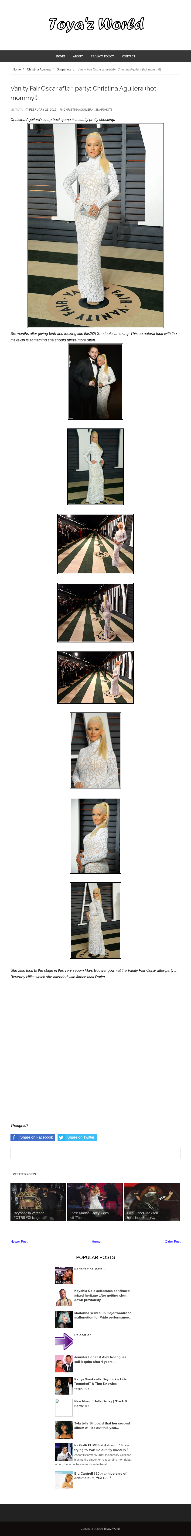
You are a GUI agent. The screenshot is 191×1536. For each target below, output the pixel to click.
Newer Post (18, 1241)
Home (96, 1241)
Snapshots (104, 109)
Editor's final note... (89, 1269)
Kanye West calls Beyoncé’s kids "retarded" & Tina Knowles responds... (100, 1383)
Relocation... (84, 1335)
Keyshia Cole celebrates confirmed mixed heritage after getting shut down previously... (102, 1295)
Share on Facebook (36, 1137)
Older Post (173, 1241)
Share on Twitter (80, 1137)
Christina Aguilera (78, 109)
